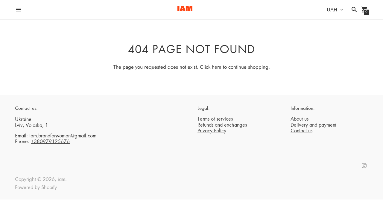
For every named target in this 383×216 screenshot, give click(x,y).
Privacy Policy (211, 131)
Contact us (301, 131)
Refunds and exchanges (222, 125)
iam (61, 179)
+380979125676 (50, 142)
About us (299, 119)
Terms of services (215, 119)
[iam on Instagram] (364, 165)
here (216, 67)
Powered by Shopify (36, 187)
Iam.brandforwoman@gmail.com (62, 136)
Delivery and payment (313, 125)
